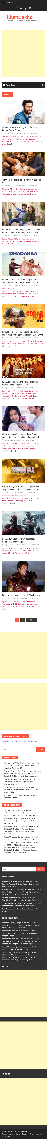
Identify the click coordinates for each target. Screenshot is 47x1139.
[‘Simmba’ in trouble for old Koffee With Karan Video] (23, 164)
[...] (9, 144)
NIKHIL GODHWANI (22, 545)
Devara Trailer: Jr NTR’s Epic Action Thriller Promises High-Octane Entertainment (22, 781)
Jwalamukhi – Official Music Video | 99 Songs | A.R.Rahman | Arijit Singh (23, 820)
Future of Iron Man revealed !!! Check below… (21, 595)
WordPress (23, 1134)
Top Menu (9, 3)
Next (30, 620)
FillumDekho (18, 17)
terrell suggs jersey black (17, 837)
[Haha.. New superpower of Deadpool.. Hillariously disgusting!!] (23, 523)
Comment (33, 133)
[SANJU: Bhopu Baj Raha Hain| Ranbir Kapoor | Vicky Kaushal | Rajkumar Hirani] (23, 366)
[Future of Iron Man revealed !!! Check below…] (23, 576)
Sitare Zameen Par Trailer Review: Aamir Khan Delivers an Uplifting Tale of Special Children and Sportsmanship (23, 773)
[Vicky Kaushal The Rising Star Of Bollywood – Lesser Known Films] (23, 112)
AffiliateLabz (10, 818)
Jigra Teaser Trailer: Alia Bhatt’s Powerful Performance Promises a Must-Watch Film (22, 789)
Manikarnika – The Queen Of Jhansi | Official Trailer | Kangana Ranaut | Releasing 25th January (21, 850)
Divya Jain (24, 285)
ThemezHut (6, 1136)
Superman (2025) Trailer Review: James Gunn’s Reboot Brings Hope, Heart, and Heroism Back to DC (22, 765)
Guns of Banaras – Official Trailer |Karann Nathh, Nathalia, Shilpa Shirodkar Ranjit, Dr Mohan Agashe (23, 941)
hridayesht (22, 133)
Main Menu (10, 85)
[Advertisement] (23, 53)
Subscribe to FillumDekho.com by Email (20, 741)
